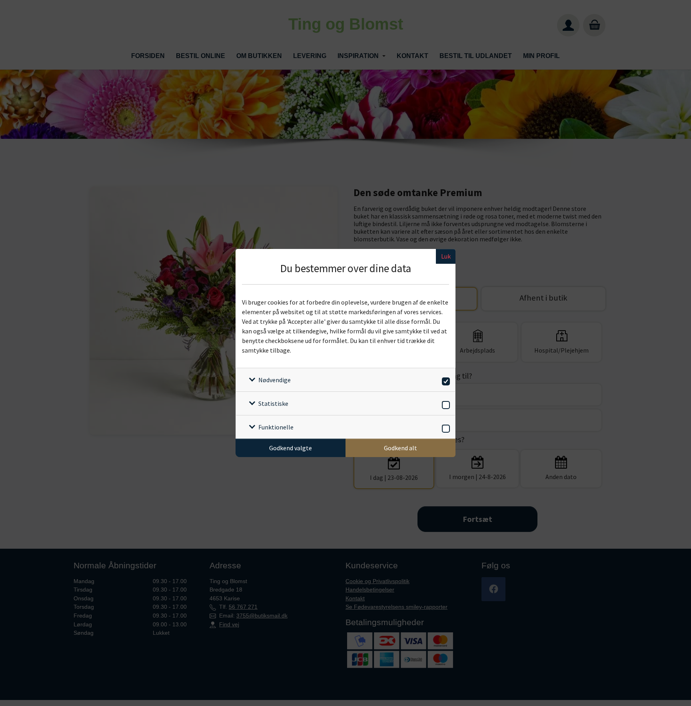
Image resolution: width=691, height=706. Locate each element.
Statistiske (273, 403)
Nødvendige (274, 380)
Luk (446, 256)
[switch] (444, 380)
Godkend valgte (290, 448)
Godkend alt (400, 448)
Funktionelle (276, 427)
